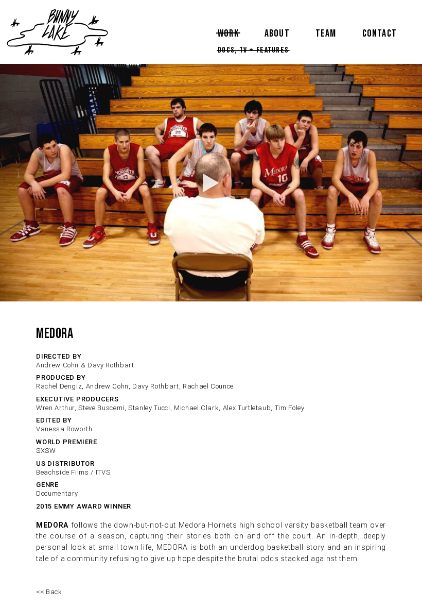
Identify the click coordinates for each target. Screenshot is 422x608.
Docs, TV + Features (253, 50)
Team (326, 33)
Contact (379, 33)
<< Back (49, 592)
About (277, 33)
